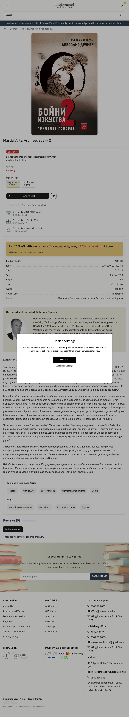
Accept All (64, 359)
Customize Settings (64, 366)
